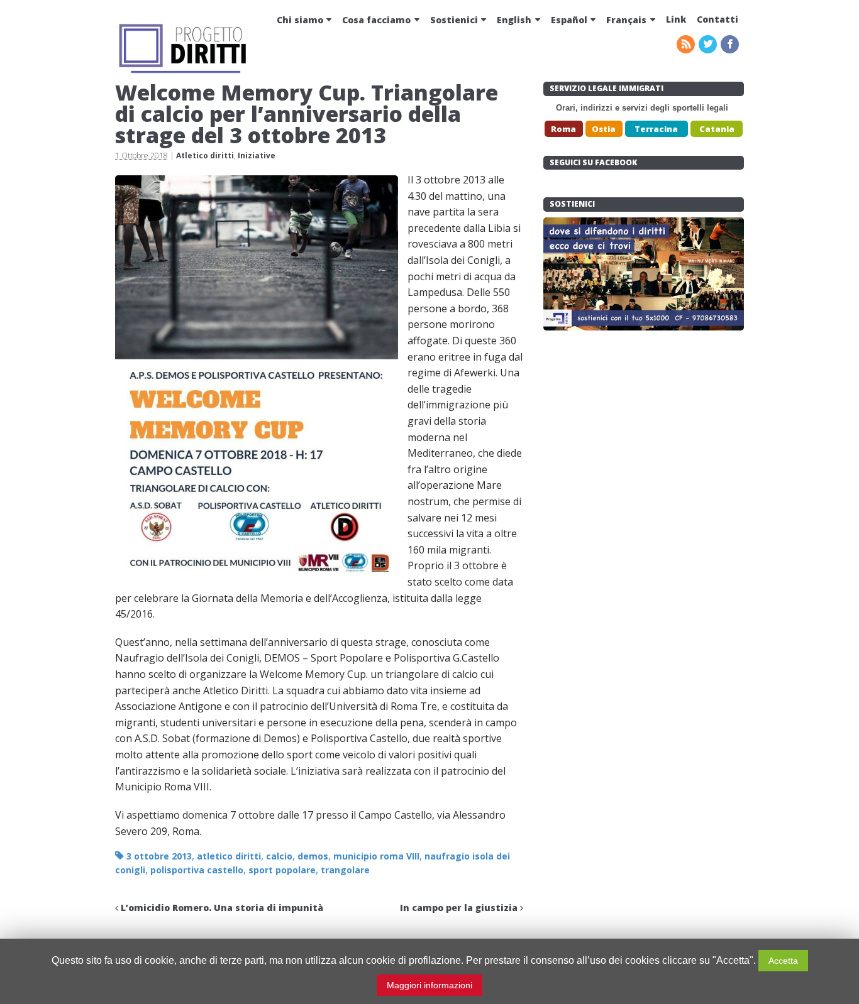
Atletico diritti (205, 155)
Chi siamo (300, 20)
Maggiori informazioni (429, 985)
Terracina (656, 128)
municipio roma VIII (376, 856)
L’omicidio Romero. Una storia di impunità (220, 908)
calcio (279, 856)
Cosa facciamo (376, 20)
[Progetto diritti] (184, 72)
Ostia (604, 128)
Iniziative (256, 155)
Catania (716, 128)
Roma (563, 128)
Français (626, 20)
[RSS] (687, 44)
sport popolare (282, 870)
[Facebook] (731, 44)
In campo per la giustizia (460, 908)
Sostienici (454, 20)
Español (569, 20)
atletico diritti (229, 856)
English (514, 20)
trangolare (345, 870)
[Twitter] (709, 44)
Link (676, 19)
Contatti (717, 19)
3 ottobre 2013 (159, 856)
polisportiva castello (196, 870)
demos (312, 856)
